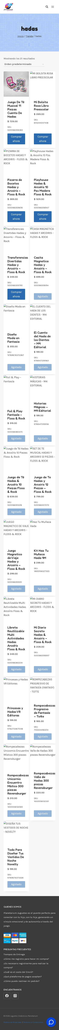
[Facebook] (7, 996)
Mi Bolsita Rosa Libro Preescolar (41, 105)
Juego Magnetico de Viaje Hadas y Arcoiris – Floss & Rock (16, 560)
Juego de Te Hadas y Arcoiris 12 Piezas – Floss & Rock (43, 484)
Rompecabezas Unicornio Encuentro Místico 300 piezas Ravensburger (18, 784)
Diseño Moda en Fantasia (13, 338)
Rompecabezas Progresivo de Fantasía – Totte (44, 711)
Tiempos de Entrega (14, 954)
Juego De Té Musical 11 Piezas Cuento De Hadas (15, 109)
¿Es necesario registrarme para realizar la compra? (26, 965)
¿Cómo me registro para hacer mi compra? (26, 959)
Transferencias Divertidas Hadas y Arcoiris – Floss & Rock (17, 265)
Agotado (43, 296)
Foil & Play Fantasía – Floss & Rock (16, 414)
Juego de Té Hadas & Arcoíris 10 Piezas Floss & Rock (16, 484)
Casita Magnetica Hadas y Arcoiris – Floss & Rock (43, 265)
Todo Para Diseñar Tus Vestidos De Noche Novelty (15, 857)
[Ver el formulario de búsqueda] (45, 6)
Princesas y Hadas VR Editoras (15, 711)
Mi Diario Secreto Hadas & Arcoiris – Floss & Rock (43, 635)
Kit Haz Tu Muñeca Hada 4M (41, 554)
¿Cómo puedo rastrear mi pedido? (21, 981)
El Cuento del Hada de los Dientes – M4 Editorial (42, 340)
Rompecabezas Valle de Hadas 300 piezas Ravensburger (44, 781)
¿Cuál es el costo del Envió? (18, 972)
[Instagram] (15, 996)
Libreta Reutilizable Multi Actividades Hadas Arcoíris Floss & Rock (16, 638)
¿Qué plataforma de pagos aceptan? (23, 976)
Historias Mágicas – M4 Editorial (42, 407)
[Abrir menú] (52, 6)
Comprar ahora (16, 139)
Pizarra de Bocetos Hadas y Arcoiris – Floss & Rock (16, 187)
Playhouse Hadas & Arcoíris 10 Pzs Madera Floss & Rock (43, 187)
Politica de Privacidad (13, 1022)
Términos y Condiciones (33, 1022)
